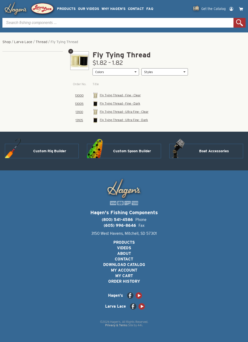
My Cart (124, 276)
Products (66, 9)
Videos (124, 248)
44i (140, 325)
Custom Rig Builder (49, 151)
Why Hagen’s (113, 9)
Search (239, 23)
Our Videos (88, 9)
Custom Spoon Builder (132, 151)
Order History (124, 281)
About (124, 253)
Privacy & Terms (116, 325)
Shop (6, 42)
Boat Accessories (214, 151)
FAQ (149, 9)
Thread (41, 42)
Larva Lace (23, 42)
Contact (136, 9)
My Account (124, 270)
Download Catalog (124, 264)
